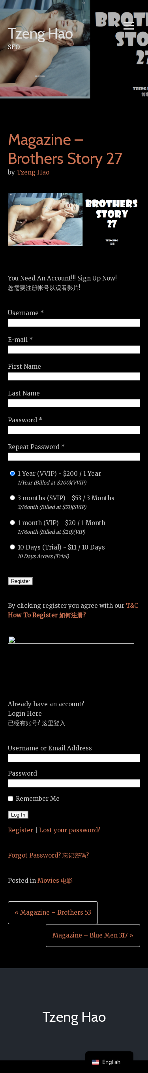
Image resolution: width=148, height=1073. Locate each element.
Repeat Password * (36, 447)
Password (22, 773)
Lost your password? (69, 830)
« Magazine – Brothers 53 (53, 912)
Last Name (24, 393)
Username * (26, 313)
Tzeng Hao (40, 33)
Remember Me (38, 798)
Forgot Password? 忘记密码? (48, 855)
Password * (25, 420)
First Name (24, 366)
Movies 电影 (55, 880)
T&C (132, 605)
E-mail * (20, 339)
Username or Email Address (50, 748)
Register (20, 830)
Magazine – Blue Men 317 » (92, 935)
